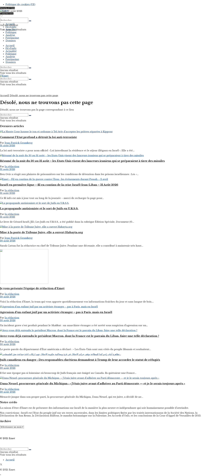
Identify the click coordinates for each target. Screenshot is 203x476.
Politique (11, 32)
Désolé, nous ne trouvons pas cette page (34, 95)
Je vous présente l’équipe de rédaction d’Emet (32, 288)
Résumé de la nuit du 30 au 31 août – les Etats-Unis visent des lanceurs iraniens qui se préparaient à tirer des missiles (82, 160)
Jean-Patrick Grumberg (18, 142)
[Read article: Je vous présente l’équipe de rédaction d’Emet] (101, 266)
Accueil (10, 24)
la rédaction (12, 166)
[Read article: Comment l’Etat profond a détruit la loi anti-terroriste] (101, 131)
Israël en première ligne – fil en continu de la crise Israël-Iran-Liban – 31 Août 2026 (59, 184)
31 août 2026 (7, 145)
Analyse (10, 35)
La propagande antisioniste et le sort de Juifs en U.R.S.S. (39, 208)
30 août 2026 (7, 240)
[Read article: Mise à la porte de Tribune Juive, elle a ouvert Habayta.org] (101, 226)
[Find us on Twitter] (1, 464)
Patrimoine (12, 37)
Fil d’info (11, 26)
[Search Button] (30, 20)
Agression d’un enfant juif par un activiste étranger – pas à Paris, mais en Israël (56, 312)
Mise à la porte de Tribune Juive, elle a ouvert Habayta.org (41, 232)
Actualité (11, 29)
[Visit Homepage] (4, 10)
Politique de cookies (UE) (20, 4)
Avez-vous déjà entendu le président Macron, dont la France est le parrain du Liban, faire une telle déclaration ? (79, 336)
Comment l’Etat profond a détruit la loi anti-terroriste (38, 137)
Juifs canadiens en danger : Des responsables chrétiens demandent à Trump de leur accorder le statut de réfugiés (80, 359)
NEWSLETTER (7, 8)
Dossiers (11, 40)
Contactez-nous (7, 13)
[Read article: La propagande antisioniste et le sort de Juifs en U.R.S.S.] (101, 203)
